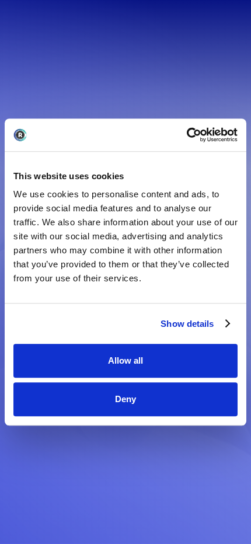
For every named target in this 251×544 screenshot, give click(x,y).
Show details (187, 324)
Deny (125, 399)
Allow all (125, 360)
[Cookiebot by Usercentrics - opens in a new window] (186, 134)
